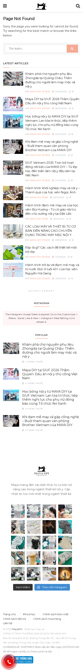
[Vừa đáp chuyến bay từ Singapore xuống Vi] (65, 511)
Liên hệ (7, 623)
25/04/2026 (60, 91)
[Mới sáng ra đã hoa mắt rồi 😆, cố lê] (18, 542)
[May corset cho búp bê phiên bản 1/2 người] (18, 527)
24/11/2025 (60, 155)
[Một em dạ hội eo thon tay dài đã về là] (49, 574)
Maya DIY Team (39, 197)
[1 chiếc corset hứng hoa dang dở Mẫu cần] (18, 511)
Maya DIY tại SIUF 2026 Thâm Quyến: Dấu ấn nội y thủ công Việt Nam (50, 374)
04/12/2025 (60, 134)
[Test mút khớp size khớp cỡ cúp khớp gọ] (65, 558)
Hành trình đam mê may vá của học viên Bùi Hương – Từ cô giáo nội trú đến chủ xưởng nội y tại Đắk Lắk (51, 209)
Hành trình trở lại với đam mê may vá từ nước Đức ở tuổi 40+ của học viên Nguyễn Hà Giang (52, 269)
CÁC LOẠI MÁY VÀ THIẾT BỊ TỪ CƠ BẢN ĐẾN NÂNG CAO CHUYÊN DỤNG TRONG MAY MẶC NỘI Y (50, 231)
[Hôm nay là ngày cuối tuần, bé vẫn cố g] (49, 511)
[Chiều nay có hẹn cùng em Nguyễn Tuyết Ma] (65, 574)
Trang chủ (9, 614)
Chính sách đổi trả (14, 618)
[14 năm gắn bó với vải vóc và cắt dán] (33, 558)
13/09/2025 (60, 278)
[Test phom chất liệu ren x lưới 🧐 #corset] (33, 542)
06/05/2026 (60, 108)
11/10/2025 (60, 257)
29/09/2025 (60, 240)
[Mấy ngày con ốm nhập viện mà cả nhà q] (49, 527)
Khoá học (29, 614)
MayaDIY (17, 629)
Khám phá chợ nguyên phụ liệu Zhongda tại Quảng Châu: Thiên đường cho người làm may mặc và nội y (49, 350)
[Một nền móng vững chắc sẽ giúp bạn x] (49, 542)
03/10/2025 (58, 197)
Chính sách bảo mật (55, 614)
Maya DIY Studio (40, 91)
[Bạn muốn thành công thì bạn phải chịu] (18, 558)
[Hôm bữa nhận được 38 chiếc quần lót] (33, 527)
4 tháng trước (34, 361)
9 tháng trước (34, 408)
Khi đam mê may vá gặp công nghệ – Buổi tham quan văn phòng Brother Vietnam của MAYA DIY (51, 146)
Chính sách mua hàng (47, 618)
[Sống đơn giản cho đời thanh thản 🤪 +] (49, 558)
